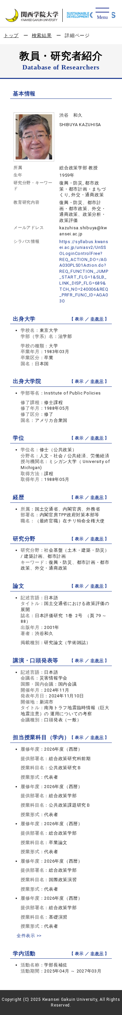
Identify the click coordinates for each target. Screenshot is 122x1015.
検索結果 (42, 35)
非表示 (96, 319)
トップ (11, 35)
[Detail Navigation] (102, 14)
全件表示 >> (29, 935)
